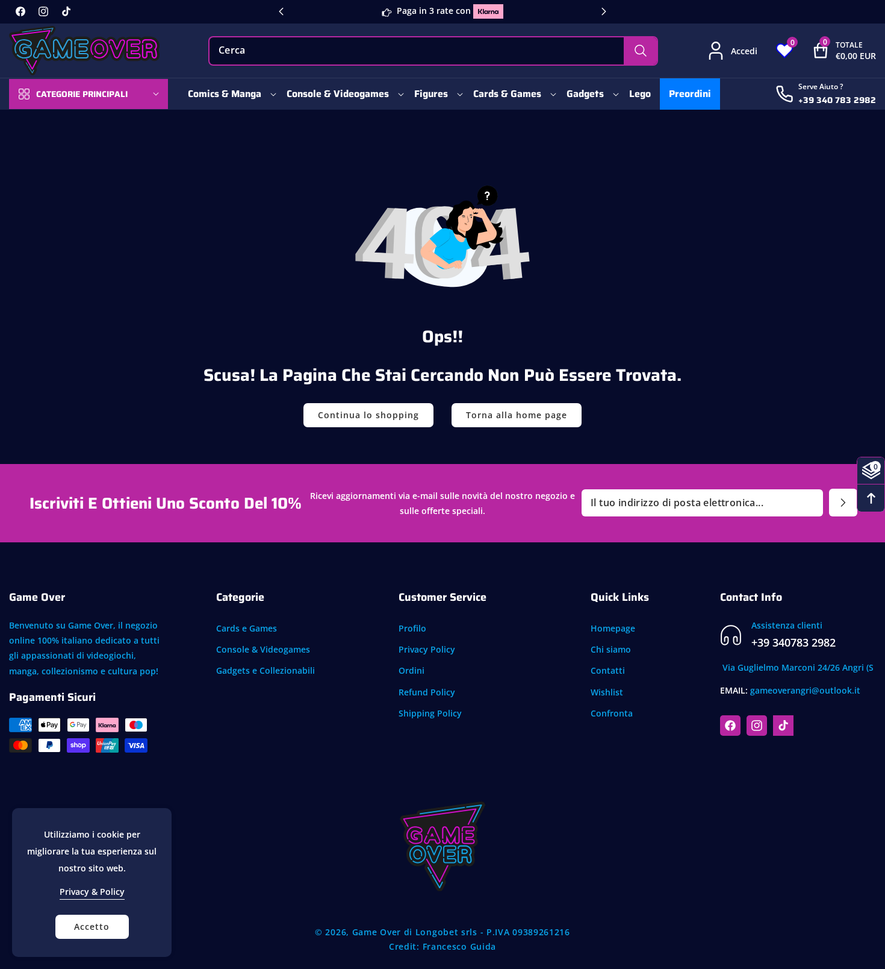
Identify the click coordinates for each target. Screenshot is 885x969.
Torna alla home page (516, 415)
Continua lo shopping (368, 415)
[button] (834, 50)
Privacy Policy (427, 649)
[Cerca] (640, 50)
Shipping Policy (430, 713)
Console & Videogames (263, 649)
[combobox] (433, 50)
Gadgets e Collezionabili (265, 671)
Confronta (612, 713)
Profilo (412, 628)
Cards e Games (246, 628)
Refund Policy (427, 692)
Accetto (92, 926)
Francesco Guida (460, 946)
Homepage (613, 628)
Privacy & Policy (92, 891)
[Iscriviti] (843, 502)
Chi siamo (611, 649)
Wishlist (607, 692)
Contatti (608, 671)
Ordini (411, 671)
